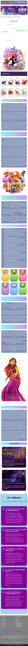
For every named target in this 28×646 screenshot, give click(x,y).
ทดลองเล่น (14, 642)
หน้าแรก (4, 642)
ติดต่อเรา (19, 642)
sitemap (23, 642)
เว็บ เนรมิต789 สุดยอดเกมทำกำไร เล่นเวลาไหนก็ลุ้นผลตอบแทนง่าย (13, 460)
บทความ (8, 642)
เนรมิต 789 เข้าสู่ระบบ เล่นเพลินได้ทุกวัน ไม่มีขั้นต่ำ (14, 484)
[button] (11, 3)
